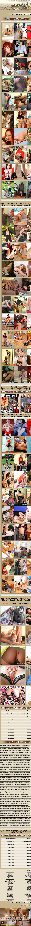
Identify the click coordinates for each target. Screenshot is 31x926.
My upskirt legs (11, 713)
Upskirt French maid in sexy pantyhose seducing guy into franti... (15, 827)
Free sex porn (11, 716)
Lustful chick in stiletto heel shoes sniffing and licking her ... (14, 754)
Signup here (11, 723)
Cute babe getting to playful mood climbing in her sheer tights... (15, 745)
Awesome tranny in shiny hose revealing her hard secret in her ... (15, 825)
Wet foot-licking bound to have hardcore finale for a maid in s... (14, 782)
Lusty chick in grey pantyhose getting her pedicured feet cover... (15, 781)
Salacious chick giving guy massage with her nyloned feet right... (15, 798)
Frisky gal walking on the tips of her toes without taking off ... (14, 805)
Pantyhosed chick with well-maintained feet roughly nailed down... (15, 818)
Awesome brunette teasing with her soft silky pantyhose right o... (15, 808)
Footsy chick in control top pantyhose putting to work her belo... (15, 748)
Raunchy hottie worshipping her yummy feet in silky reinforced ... (15, 787)
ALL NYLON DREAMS (18, 14)
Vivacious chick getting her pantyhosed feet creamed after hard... (15, 806)
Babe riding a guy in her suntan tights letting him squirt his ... (14, 791)
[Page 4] (5, 205)
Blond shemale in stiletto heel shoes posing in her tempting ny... (15, 769)
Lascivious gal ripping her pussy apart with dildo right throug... (14, 747)
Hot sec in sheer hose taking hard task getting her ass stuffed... (15, 803)
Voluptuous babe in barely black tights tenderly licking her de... (15, 764)
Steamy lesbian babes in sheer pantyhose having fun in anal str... (15, 759)
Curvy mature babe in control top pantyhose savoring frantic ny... (15, 767)
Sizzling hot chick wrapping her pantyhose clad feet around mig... (15, 760)
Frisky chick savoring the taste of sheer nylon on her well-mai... (15, 762)
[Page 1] (14, 203)
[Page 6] (19, 205)
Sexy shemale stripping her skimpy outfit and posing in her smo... (15, 829)
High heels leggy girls (11, 710)
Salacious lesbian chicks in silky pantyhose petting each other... (15, 774)
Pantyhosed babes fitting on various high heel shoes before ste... (15, 755)
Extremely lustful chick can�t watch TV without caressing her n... (15, 752)
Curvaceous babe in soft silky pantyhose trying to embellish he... (15, 813)
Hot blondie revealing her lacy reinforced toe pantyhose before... (15, 810)
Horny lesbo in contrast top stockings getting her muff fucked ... (15, 811)
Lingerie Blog (11, 720)
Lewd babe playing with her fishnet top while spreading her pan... (15, 779)
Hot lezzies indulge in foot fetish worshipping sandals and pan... (15, 822)
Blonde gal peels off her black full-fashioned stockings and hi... (15, 784)
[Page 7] (27, 205)
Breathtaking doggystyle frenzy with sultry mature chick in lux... (15, 789)
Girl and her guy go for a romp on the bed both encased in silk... (15, 771)
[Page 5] (12, 205)
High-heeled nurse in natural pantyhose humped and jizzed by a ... (15, 817)
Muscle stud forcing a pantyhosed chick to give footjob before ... (15, 766)
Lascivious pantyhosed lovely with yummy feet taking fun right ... (15, 786)
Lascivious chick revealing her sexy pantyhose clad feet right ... (15, 823)
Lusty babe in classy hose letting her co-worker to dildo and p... (15, 757)
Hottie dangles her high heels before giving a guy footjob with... (15, 794)
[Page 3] (28, 203)
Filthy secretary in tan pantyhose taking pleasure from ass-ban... (15, 815)
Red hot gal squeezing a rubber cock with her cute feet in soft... (15, 750)
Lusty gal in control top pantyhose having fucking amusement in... (15, 820)
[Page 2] (21, 203)
